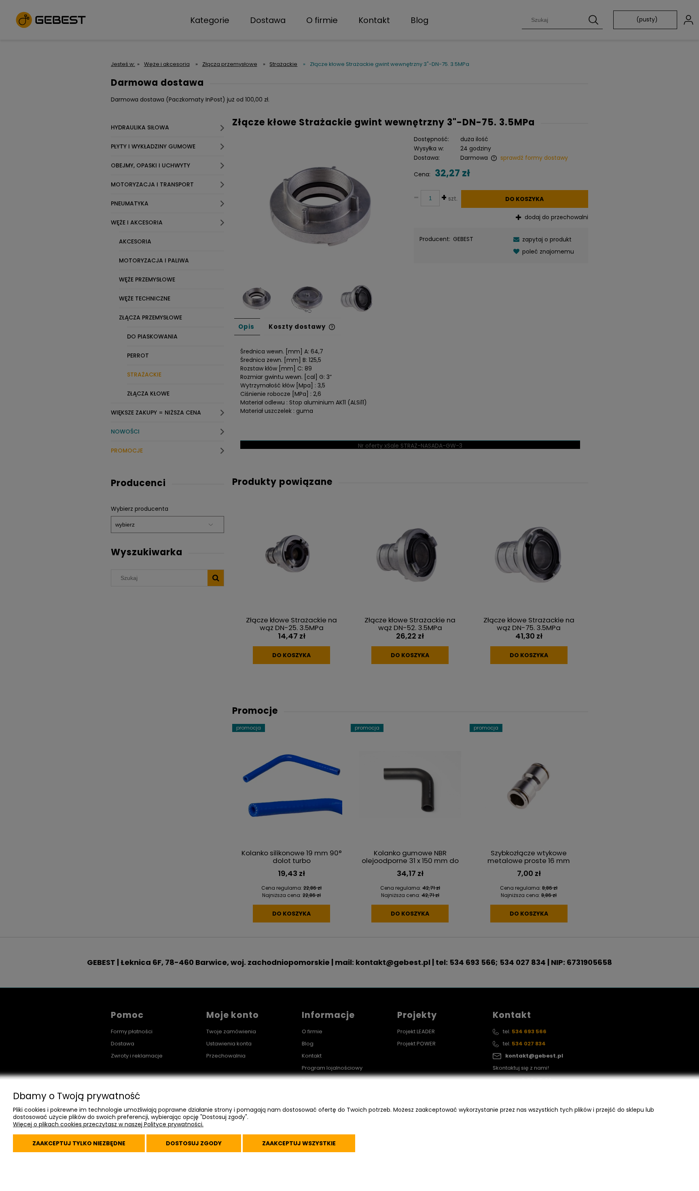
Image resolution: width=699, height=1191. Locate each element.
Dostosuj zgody (194, 1143)
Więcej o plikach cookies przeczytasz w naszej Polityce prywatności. (108, 1124)
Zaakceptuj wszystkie (299, 1143)
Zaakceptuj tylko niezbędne (78, 1143)
